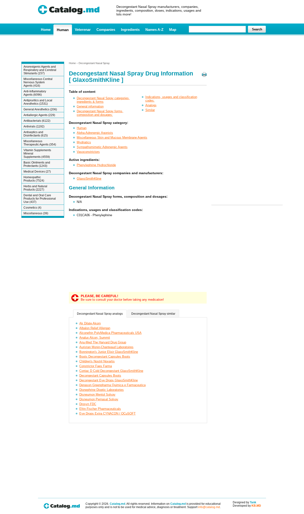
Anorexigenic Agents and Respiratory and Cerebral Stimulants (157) (40, 70)
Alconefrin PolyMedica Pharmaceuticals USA (110, 333)
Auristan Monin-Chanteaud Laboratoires (106, 347)
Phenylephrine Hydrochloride (96, 165)
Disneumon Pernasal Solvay (98, 399)
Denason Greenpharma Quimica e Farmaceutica (112, 385)
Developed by (247, 505)
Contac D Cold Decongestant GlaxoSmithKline (111, 371)
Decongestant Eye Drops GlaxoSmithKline (108, 380)
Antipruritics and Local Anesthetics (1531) (38, 102)
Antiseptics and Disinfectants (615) (36, 134)
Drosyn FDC (87, 404)
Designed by (244, 502)
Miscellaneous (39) (36, 213)
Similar (150, 110)
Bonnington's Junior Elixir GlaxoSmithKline (108, 352)
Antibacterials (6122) (37, 120)
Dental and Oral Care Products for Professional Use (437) (40, 199)
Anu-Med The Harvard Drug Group (102, 342)
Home (46, 30)
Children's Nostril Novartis (97, 361)
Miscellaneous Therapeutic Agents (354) (40, 143)
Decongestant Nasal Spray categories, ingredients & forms (103, 99)
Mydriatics (84, 142)
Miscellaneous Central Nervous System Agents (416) (38, 82)
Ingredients (130, 30)
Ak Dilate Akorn (90, 323)
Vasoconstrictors (88, 152)
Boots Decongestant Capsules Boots (104, 356)
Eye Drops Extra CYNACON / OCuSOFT (107, 413)
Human (63, 30)
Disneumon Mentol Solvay (97, 394)
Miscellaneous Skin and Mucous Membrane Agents (112, 137)
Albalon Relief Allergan (94, 328)
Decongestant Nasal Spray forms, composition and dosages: (100, 113)
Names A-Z (154, 30)
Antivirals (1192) (34, 126)
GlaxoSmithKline (89, 178)
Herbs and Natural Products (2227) (35, 188)
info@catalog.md (209, 507)
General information (90, 106)
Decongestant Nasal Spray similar (153, 313)
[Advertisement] (151, 48)
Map (172, 30)
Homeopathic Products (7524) (34, 179)
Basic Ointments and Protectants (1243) (37, 164)
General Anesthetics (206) (40, 109)
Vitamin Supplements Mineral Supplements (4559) (37, 154)
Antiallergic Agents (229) (39, 115)
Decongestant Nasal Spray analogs (100, 313)
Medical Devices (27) (37, 171)
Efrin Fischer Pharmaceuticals (100, 409)
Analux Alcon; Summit (94, 337)
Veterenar (83, 30)
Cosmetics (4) (32, 207)
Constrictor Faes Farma (95, 366)
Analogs (151, 105)
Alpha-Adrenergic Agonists (95, 133)
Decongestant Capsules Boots (100, 375)
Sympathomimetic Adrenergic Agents (102, 147)
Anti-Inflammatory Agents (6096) (35, 93)
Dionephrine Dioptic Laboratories (101, 390)
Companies (105, 30)
